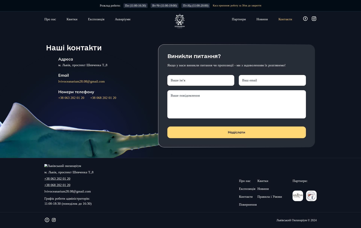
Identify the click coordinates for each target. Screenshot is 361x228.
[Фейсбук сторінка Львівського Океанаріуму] (305, 19)
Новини (262, 19)
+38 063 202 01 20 (71, 98)
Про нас (50, 19)
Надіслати (236, 132)
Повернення (248, 204)
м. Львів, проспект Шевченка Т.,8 (82, 65)
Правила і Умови (269, 196)
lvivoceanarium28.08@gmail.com (81, 81)
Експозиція (96, 19)
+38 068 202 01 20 (103, 98)
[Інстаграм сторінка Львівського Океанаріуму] (314, 19)
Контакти (285, 19)
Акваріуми (122, 19)
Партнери (239, 19)
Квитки (72, 19)
